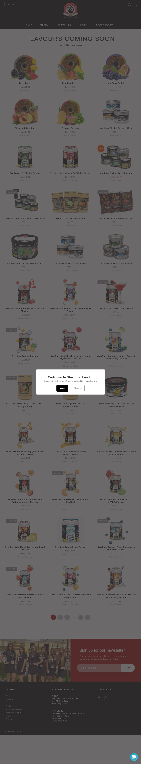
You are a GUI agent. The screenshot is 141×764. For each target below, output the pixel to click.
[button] (134, 757)
